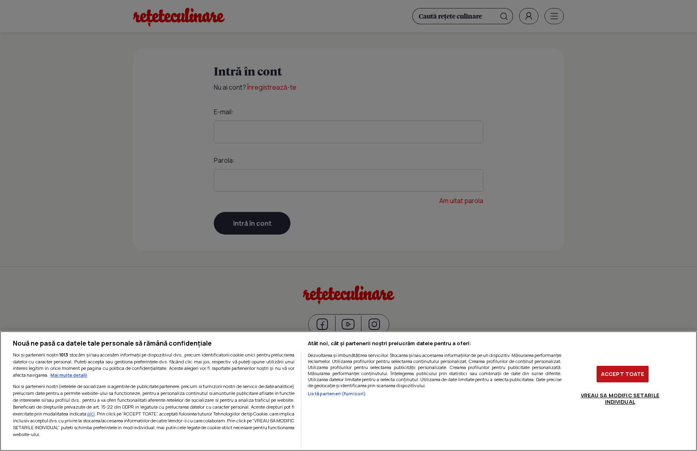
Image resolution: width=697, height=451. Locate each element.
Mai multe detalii (68, 375)
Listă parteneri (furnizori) (337, 393)
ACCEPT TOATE (623, 374)
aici (91, 413)
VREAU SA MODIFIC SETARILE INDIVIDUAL (620, 398)
